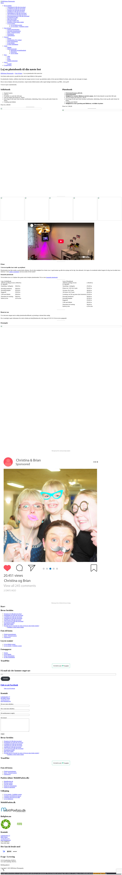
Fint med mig (97, 873)
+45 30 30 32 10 (5, 700)
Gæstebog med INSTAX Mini (12, 797)
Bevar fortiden (8, 5)
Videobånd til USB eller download (16, 7)
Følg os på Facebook (9, 685)
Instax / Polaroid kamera (13, 32)
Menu (2, 3)
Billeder (9, 47)
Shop (5, 55)
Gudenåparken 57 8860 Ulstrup (5, 836)
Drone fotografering (12, 41)
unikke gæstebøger (14, 271)
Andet (5, 46)
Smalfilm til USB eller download (15, 11)
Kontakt (9, 64)
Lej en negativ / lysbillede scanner (19, 26)
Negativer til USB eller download (16, 10)
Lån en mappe (14, 53)
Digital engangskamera (13, 29)
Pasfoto (9, 38)
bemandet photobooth (52, 277)
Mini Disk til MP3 (12, 19)
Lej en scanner (11, 23)
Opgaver (6, 37)
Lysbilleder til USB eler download (16, 8)
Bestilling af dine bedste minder (15, 22)
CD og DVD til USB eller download (17, 14)
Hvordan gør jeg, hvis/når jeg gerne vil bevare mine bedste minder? (21, 625)
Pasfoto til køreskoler (9, 787)
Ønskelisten (14, 52)
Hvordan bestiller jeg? (13, 20)
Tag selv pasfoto (8, 784)
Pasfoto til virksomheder (10, 786)
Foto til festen (7, 28)
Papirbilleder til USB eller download (16, 13)
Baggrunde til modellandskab (18, 50)
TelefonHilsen (11, 35)
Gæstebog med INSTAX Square (12, 796)
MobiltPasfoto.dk (8, 781)
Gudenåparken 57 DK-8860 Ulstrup (5, 697)
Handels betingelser (12, 61)
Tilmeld (5, 678)
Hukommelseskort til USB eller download (18, 16)
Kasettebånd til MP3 (12, 17)
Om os (5, 62)
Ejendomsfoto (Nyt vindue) (14, 40)
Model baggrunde (12, 49)
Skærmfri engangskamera (14, 31)
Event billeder (11, 43)
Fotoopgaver (10, 34)
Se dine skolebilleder (12, 44)
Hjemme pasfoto (8, 783)
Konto (9, 59)
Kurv (8, 58)
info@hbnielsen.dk (6, 701)
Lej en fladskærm (8, 799)
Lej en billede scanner (16, 25)
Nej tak (103, 873)
